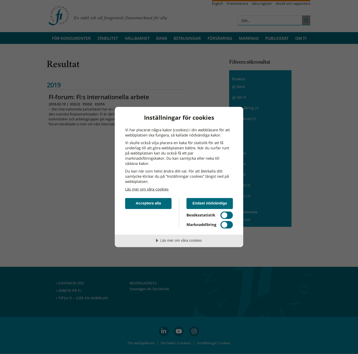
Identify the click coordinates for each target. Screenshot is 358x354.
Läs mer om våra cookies (147, 189)
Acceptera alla (148, 203)
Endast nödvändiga (209, 203)
